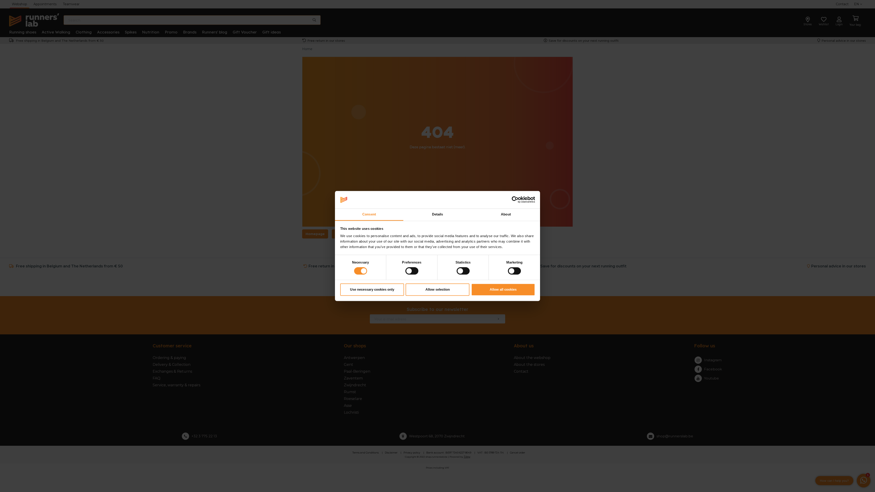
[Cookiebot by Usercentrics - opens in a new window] (515, 199)
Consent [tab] (369, 214)
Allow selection (437, 289)
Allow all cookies (503, 289)
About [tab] (506, 214)
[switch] (411, 271)
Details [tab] (437, 214)
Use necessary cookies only (372, 289)
